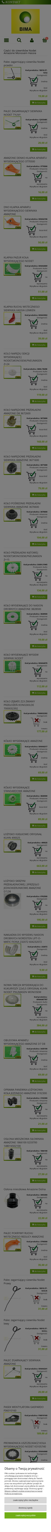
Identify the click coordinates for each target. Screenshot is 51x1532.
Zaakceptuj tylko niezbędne (25, 1500)
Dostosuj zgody (26, 1508)
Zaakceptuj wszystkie (26, 1515)
